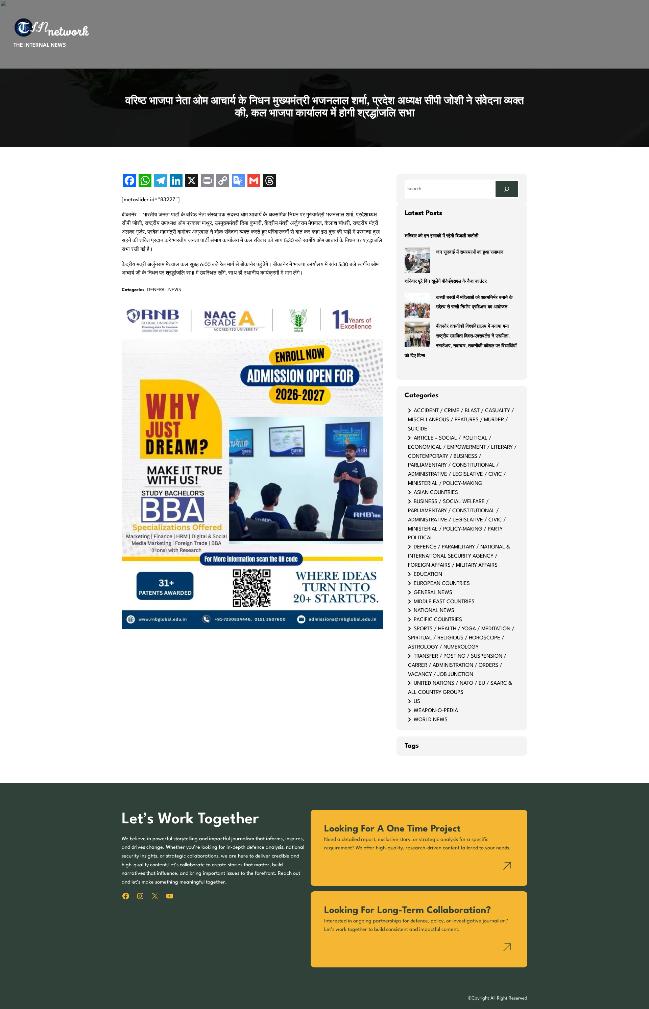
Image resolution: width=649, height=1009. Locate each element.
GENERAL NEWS (164, 290)
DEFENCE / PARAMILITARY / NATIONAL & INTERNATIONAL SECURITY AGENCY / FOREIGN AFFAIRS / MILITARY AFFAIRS (459, 556)
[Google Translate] (238, 181)
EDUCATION (428, 574)
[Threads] (269, 181)
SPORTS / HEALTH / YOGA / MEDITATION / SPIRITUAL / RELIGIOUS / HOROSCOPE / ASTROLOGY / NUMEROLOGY (461, 638)
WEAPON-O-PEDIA (436, 710)
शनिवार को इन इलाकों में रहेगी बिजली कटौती (441, 236)
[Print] (207, 181)
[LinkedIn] (176, 181)
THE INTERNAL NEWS (40, 45)
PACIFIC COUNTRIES (438, 620)
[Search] (507, 189)
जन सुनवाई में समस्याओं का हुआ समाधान (469, 252)
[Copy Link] (223, 181)
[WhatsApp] (145, 181)
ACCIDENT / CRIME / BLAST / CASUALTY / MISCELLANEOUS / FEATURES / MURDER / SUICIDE (461, 420)
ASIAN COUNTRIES (436, 492)
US (417, 701)
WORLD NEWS (431, 720)
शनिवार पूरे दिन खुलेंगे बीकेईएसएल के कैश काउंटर (446, 281)
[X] (191, 181)
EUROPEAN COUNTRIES (442, 583)
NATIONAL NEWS (434, 610)
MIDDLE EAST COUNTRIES (444, 602)
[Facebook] (129, 181)
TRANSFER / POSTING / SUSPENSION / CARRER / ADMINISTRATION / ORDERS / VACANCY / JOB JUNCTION (457, 665)
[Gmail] (254, 181)
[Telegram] (160, 181)
